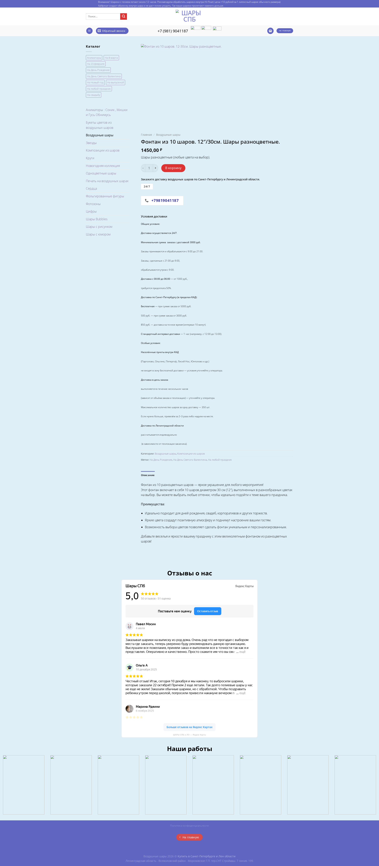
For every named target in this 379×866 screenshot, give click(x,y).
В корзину (173, 168)
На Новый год (95, 82)
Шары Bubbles (96, 219)
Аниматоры (94, 57)
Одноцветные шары (101, 173)
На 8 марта (111, 57)
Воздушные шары (99, 135)
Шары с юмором (98, 234)
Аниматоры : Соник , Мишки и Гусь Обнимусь (107, 112)
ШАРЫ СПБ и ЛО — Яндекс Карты (189, 735)
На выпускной (115, 82)
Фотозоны (93, 204)
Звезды (91, 143)
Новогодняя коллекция (103, 166)
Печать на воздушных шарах (107, 181)
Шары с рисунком (99, 226)
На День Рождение (98, 70)
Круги (90, 158)
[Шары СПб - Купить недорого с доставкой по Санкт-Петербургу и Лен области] (189, 16)
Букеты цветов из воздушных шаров (99, 125)
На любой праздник (99, 88)
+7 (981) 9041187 (173, 31)
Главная (146, 134)
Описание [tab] (148, 475)
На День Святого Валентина (104, 76)
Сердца (91, 188)
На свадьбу (93, 95)
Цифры (91, 211)
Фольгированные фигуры (105, 196)
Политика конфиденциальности (189, 825)
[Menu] (89, 31)
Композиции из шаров (102, 150)
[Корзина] (270, 31)
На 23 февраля (95, 64)
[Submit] (123, 16)
